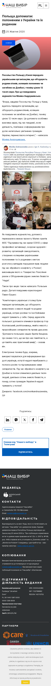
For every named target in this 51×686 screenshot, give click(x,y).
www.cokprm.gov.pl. (26, 546)
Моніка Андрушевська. (14, 139)
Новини (9, 43)
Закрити (25, 682)
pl (40, 5)
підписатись (26, 452)
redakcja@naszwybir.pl (17, 513)
